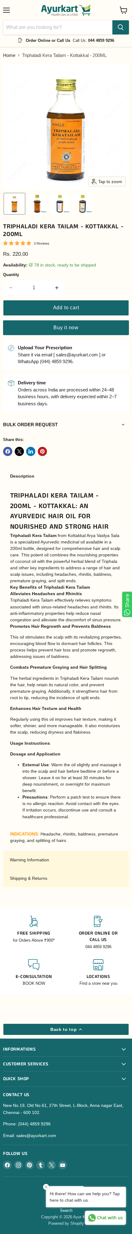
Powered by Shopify (66, 1223)
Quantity (11, 274)
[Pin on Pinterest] (42, 451)
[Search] (120, 27)
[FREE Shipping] (34, 933)
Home (9, 55)
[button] (14, 203)
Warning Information (29, 859)
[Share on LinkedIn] (30, 451)
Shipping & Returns (28, 878)
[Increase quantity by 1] (57, 287)
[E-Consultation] (34, 973)
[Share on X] (19, 451)
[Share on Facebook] (7, 451)
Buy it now (66, 327)
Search (66, 1210)
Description (22, 476)
